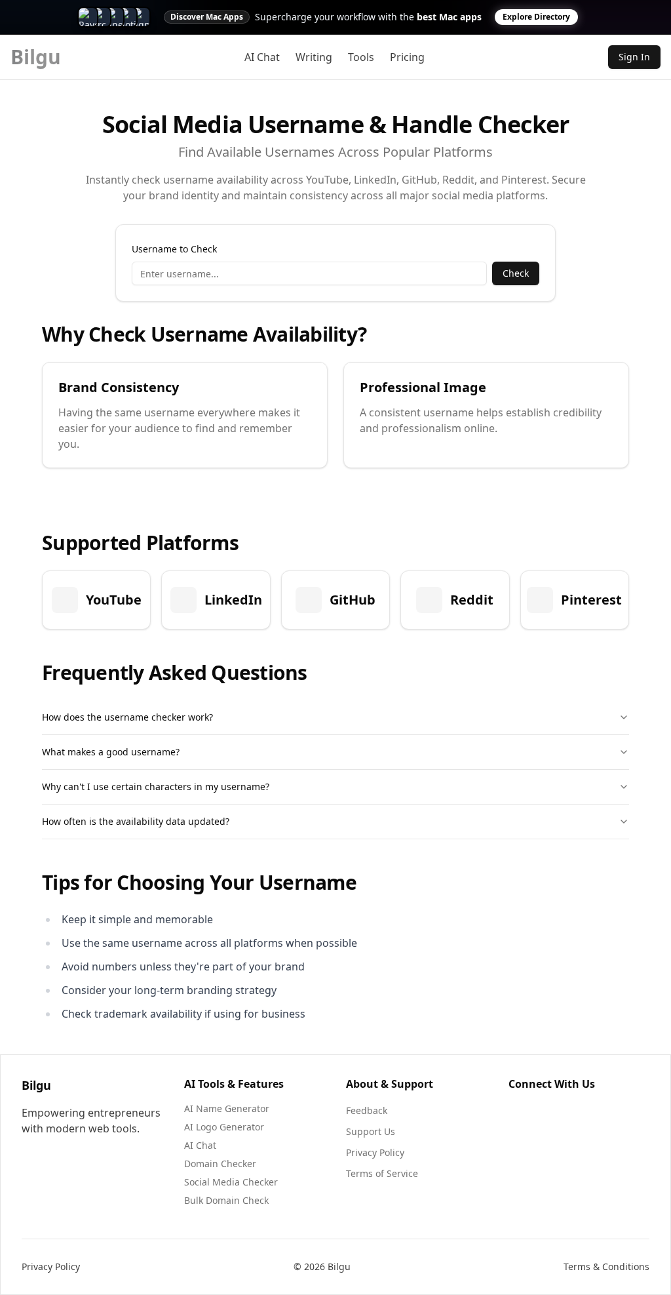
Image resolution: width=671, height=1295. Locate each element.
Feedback (366, 1110)
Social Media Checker (231, 1182)
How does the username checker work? (127, 717)
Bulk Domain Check (226, 1200)
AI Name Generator (226, 1108)
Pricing (407, 57)
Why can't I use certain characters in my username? (155, 786)
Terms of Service (382, 1173)
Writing (314, 57)
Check (516, 273)
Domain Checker (220, 1163)
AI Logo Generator (224, 1127)
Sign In (634, 56)
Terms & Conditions (606, 1266)
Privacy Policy (375, 1152)
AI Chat (262, 57)
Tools (361, 57)
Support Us (370, 1131)
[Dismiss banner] (646, 17)
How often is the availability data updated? (135, 821)
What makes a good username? (111, 752)
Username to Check (174, 249)
